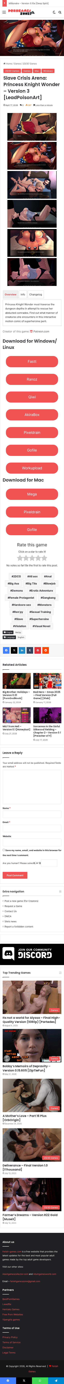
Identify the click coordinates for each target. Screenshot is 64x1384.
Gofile (32, 450)
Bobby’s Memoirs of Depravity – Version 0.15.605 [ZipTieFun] (26, 1068)
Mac (37, 71)
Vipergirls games (11, 1319)
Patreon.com (41, 331)
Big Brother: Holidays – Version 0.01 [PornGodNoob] (16, 695)
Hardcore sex (22, 604)
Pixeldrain (32, 432)
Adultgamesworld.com (44, 1274)
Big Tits (32, 583)
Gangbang (48, 597)
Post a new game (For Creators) (21, 901)
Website (7, 836)
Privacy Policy (10, 1337)
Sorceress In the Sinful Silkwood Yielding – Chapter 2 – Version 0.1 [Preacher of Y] (47, 731)
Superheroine (40, 619)
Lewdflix (6, 1304)
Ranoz (32, 379)
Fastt (32, 361)
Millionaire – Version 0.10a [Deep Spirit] (28, 3)
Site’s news (10, 921)
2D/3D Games (30, 63)
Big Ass (14, 583)
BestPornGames (11, 1299)
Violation (20, 626)
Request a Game (13, 906)
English (21, 637)
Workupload (32, 468)
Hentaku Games (10, 1309)
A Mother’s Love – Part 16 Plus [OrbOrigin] (24, 1118)
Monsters (45, 604)
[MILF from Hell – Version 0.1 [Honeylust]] (17, 715)
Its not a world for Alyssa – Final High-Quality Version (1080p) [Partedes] (31, 1020)
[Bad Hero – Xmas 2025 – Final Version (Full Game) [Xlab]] (47, 681)
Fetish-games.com (11, 1251)
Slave (19, 619)
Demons (17, 590)
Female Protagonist (21, 597)
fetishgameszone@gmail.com (25, 1281)
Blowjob (50, 583)
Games (17, 63)
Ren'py (18, 632)
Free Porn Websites (12, 1314)
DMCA (8, 916)
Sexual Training (41, 612)
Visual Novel (42, 626)
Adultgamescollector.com (15, 1274)
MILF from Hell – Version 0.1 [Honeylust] (16, 728)
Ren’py (18, 612)
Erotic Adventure (42, 590)
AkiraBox (32, 414)
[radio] (20, 558)
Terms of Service (11, 1342)
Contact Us (11, 911)
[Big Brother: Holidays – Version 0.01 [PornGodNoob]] (17, 681)
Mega (32, 494)
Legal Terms (8, 1352)
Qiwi (32, 397)
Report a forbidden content (19, 926)
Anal (49, 576)
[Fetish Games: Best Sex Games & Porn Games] (21, 12)
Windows (48, 71)
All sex (33, 576)
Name (7, 808)
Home (8, 63)
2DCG (17, 576)
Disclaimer (7, 1347)
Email (6, 822)
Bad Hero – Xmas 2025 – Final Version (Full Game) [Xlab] (46, 695)
